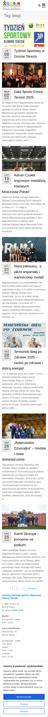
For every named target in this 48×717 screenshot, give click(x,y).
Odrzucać (24, 711)
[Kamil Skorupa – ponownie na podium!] (24, 516)
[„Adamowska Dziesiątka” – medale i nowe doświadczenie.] (24, 429)
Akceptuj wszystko (24, 696)
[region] (24, 689)
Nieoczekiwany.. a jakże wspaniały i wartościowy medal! (29, 271)
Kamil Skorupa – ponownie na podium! (26, 539)
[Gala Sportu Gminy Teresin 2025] (24, 77)
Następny (32, 588)
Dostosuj (24, 704)
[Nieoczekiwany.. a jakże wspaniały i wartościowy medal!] (24, 251)
